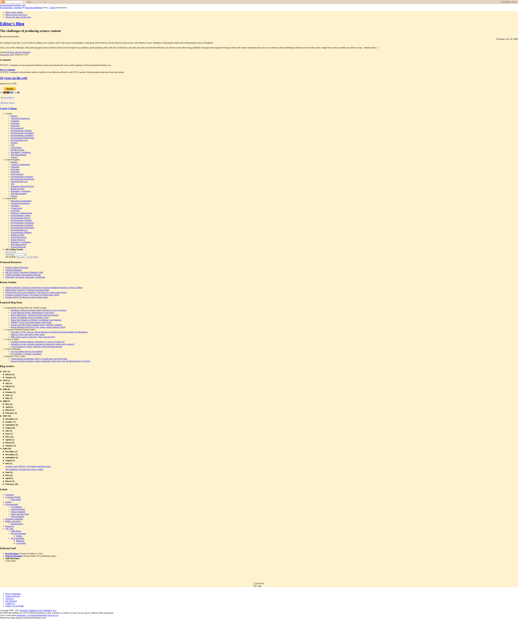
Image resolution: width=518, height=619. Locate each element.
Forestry (14, 143)
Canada (8, 113)
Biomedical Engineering (21, 201)
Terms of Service (12, 596)
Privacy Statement (13, 594)
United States (11, 198)
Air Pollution (16, 507)
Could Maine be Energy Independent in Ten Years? (32, 312)
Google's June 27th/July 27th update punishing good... (28, 466)
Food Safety (16, 499)
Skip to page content (14, 12)
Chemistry (18, 7)
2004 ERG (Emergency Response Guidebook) (25, 277)
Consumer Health (12, 497)
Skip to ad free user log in (16, 14)
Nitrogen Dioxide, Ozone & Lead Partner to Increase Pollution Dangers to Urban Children (43, 287)
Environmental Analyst (20, 218)
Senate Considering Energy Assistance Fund (30, 317)
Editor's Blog (12, 23)
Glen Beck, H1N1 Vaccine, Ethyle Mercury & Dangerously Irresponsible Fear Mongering (49, 332)
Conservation (16, 208)
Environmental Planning (21, 232)
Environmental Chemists (21, 130)
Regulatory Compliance (21, 152)
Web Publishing (17, 538)
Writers (19, 536)
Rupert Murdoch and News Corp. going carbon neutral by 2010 (38, 327)
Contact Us (10, 603)
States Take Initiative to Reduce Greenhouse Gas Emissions (36, 320)
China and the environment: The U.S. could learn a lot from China (39, 359)
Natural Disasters (18, 512)
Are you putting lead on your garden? (27, 351)
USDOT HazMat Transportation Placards (23, 275)
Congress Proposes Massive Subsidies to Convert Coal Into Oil (37, 342)
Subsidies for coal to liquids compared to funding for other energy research (42, 344)
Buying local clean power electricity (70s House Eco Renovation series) (36, 292)
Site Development (22, 52)
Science (14, 157)
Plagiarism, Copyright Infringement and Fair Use (37, 615)
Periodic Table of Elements (16, 267)
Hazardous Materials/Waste (22, 186)
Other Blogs (16, 531)
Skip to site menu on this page (18, 17)
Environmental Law (19, 140)
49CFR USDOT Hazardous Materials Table (24, 272)
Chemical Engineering (20, 118)
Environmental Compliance (22, 133)
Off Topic (10, 52)
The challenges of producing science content (24, 469)
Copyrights (21, 543)
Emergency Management (21, 213)
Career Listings (8, 108)
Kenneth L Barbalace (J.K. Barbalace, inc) (38, 610)
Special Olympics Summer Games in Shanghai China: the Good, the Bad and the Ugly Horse (50, 361)
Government (16, 147)
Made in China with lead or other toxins (28, 334)
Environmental (6, 7)
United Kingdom (12, 159)
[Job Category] (15, 254)
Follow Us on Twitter (14, 606)
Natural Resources (18, 237)
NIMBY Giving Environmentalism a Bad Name (31, 322)
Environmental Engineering (22, 138)
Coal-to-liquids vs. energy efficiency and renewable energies (36, 346)
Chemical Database (13, 270)
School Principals (18, 247)
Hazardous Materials (34, 7)
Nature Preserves (18, 240)
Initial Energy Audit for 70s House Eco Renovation (27, 290)
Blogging (20, 541)
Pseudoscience (17, 524)
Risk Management (18, 155)
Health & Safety (18, 150)
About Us (9, 598)
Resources (9, 526)
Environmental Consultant (22, 135)
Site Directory (11, 601)
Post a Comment (7, 70)
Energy (8, 502)
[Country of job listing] (31, 257)
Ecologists (15, 123)
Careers (52, 7)
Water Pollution (17, 516)
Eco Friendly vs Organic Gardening (26, 354)
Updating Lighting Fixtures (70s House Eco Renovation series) (32, 295)
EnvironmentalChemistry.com (12, 5)
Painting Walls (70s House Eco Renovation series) (26, 297)
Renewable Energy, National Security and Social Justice (35, 315)
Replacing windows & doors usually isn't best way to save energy (39, 310)
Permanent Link (7, 55)
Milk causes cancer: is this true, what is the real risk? (33, 337)
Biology (14, 116)
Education (15, 126)
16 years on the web (13, 78)
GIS (12, 145)
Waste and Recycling (20, 514)
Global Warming (18, 509)
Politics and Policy (13, 521)
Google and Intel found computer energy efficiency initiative (36, 325)
